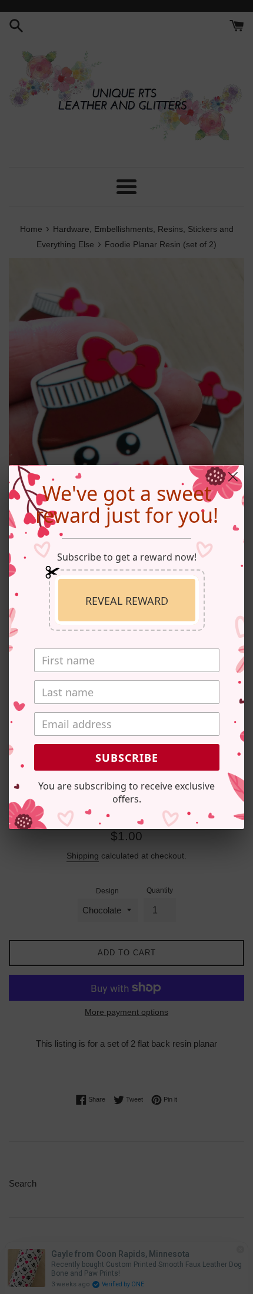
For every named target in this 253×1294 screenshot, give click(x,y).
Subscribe (126, 758)
